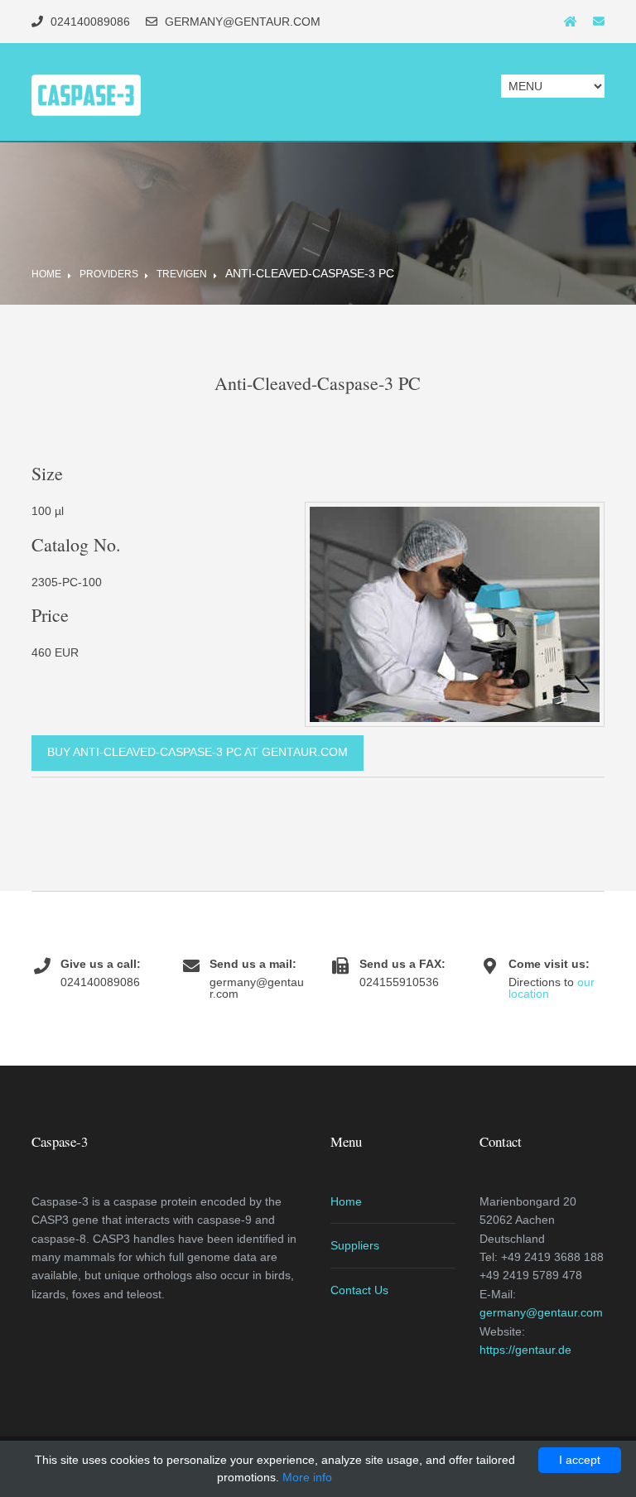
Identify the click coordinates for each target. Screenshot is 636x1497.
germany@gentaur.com (541, 1312)
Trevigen (182, 274)
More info (307, 1477)
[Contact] (599, 21)
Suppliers (354, 1245)
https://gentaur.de (525, 1349)
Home (46, 274)
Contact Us (359, 1290)
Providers (109, 274)
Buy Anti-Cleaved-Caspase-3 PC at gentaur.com (197, 751)
